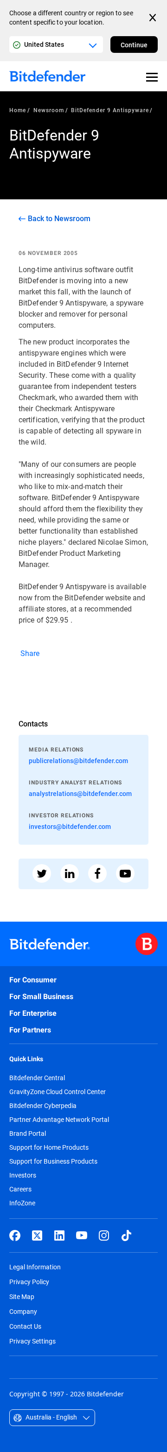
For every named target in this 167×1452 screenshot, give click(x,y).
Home (17, 110)
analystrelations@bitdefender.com (80, 793)
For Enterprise (33, 1013)
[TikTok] (126, 1235)
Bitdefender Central (37, 1078)
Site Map (21, 1296)
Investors (22, 1175)
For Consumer (33, 979)
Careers (20, 1189)
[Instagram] (103, 1235)
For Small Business (41, 996)
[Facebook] (14, 1235)
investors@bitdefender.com (70, 826)
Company (23, 1311)
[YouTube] (81, 1235)
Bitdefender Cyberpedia (43, 1106)
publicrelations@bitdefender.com (78, 760)
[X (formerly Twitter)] (37, 1235)
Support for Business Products (53, 1161)
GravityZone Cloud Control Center (57, 1092)
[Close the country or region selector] (153, 17)
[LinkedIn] (59, 1235)
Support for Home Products (49, 1147)
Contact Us (25, 1326)
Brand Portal (27, 1133)
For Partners (30, 1029)
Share (29, 653)
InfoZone (22, 1203)
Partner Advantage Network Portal (59, 1119)
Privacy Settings (32, 1341)
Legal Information (35, 1266)
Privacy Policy (29, 1281)
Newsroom (48, 110)
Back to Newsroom (59, 218)
